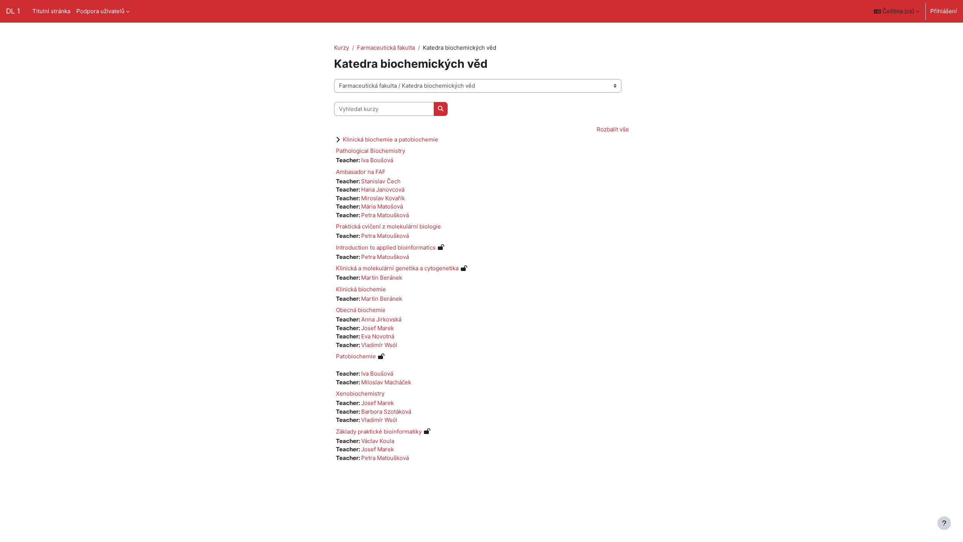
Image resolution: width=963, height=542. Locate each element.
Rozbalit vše (613, 129)
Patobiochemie (356, 356)
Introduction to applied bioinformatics (386, 247)
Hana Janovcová (382, 189)
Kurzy (341, 47)
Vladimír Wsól (379, 345)
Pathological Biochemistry (370, 150)
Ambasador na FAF (361, 171)
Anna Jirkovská (381, 319)
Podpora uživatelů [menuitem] (100, 11)
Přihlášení (943, 11)
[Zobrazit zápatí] (944, 523)
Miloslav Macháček (386, 382)
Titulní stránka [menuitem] (51, 11)
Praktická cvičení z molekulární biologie (388, 226)
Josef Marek (377, 328)
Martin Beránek (381, 277)
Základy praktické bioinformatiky (379, 431)
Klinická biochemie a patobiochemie (390, 139)
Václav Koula (377, 441)
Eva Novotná (377, 336)
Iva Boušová (377, 160)
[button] (896, 11)
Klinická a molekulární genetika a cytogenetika (397, 268)
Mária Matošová (382, 206)
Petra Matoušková (385, 215)
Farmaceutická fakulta (386, 47)
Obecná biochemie (361, 310)
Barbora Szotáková (386, 411)
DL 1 (13, 11)
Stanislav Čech (381, 181)
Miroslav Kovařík (383, 198)
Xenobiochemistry (360, 393)
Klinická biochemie (361, 289)
